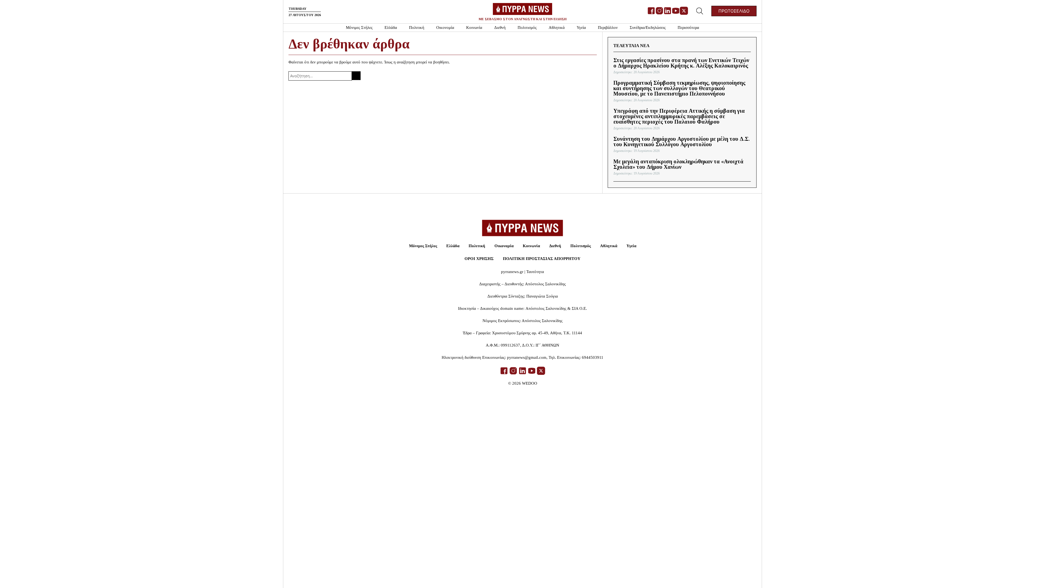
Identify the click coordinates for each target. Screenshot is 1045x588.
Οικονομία (445, 27)
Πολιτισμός (527, 27)
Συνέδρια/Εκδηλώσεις (648, 27)
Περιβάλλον (608, 27)
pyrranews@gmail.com (526, 357)
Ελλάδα (391, 27)
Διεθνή (500, 27)
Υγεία (581, 27)
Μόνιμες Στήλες (359, 27)
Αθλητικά (557, 27)
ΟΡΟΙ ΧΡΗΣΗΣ (479, 258)
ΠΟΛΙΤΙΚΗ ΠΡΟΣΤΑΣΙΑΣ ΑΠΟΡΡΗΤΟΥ (541, 258)
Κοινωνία (474, 27)
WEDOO (529, 383)
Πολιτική (416, 27)
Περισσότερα (688, 27)
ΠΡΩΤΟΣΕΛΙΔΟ (733, 11)
